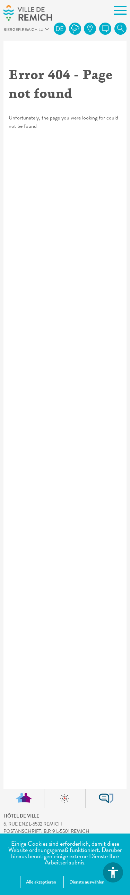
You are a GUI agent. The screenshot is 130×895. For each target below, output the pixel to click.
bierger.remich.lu (6, 31)
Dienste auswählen (86, 881)
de (59, 28)
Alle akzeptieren (41, 881)
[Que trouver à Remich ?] (90, 29)
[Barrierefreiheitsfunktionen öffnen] (113, 872)
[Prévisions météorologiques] (75, 29)
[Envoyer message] (105, 29)
